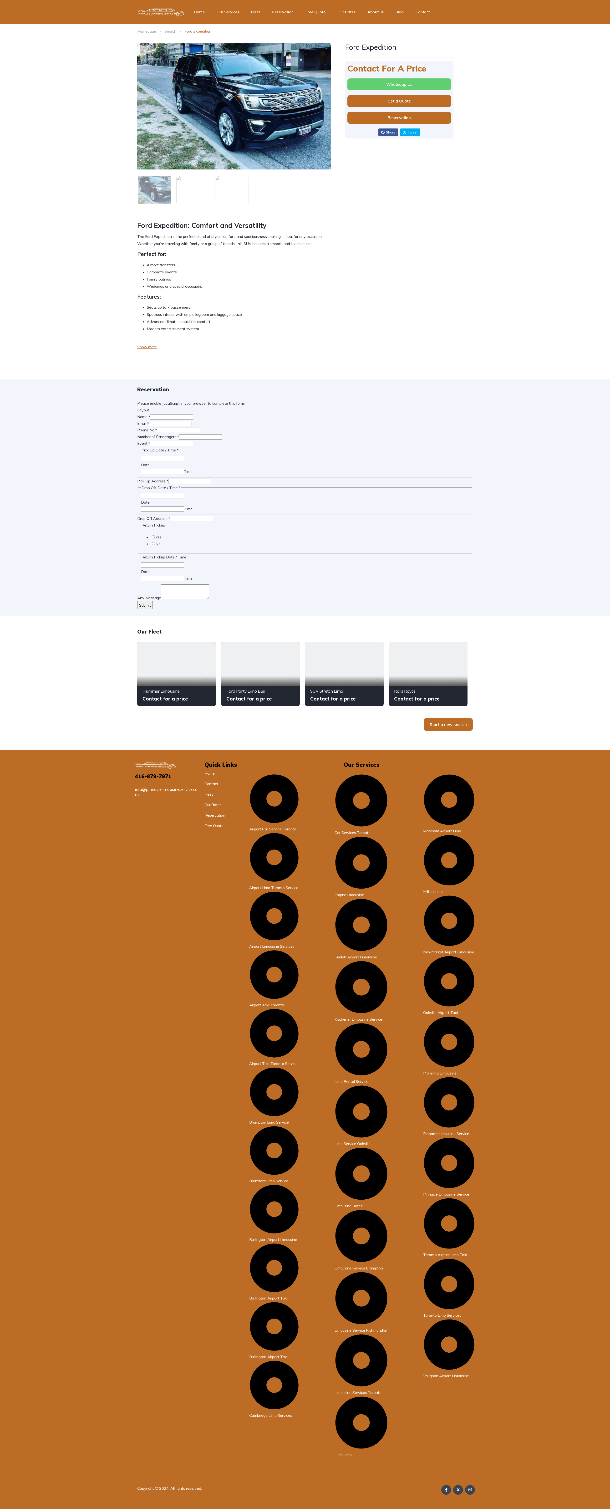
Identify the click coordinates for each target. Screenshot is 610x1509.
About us (375, 12)
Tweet (412, 132)
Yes (159, 537)
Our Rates (346, 12)
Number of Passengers (158, 436)
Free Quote (315, 12)
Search (170, 31)
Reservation (283, 12)
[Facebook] (446, 1490)
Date (145, 464)
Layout (143, 410)
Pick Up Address (152, 481)
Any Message (149, 597)
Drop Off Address (153, 518)
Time (188, 471)
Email (143, 423)
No (158, 543)
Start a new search (448, 724)
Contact (423, 12)
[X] (458, 1490)
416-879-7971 (153, 776)
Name (143, 416)
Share (390, 132)
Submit (145, 605)
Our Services (228, 12)
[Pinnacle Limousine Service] (160, 12)
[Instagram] (470, 1490)
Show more (147, 346)
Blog (400, 12)
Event (143, 443)
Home (199, 12)
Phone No (147, 430)
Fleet (255, 12)
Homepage (146, 31)
